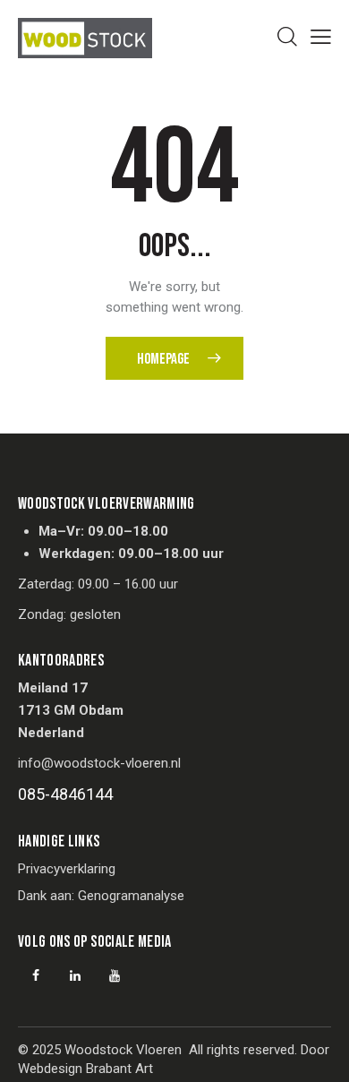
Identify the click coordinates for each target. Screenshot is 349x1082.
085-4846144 (65, 794)
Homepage (163, 359)
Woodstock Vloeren (123, 1050)
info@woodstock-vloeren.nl (99, 763)
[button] (321, 37)
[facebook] (36, 976)
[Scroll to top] (319, 1052)
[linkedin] (75, 976)
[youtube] (114, 976)
